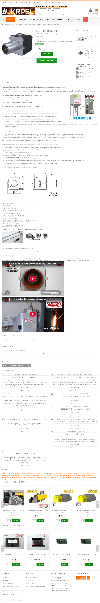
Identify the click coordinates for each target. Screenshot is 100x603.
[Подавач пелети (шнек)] (80, 38)
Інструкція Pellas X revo (13, 351)
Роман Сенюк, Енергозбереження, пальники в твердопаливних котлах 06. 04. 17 (25, 424)
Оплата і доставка (8, 592)
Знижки (5, 577)
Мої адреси (30, 583)
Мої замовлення (32, 577)
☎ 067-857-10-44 (21, 2)
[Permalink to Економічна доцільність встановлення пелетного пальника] (74, 374)
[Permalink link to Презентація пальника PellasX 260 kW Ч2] (74, 394)
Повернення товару (9, 594)
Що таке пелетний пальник (74, 434)
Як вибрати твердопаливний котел (25, 377)
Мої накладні (31, 580)
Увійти (90, 13)
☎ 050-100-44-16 (8, 2)
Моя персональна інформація (36, 586)
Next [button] (97, 504)
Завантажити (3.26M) (50, 354)
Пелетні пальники (17, 24)
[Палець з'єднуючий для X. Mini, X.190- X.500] (62, 533)
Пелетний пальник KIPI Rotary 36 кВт (90, 51)
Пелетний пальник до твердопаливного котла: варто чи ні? (25, 396)
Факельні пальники (30, 24)
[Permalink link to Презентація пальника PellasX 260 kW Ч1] (74, 406)
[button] (10, 19)
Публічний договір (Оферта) (11, 586)
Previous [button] (2, 504)
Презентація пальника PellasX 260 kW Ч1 (75, 409)
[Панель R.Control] (86, 533)
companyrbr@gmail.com (63, 590)
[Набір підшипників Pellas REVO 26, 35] (13, 533)
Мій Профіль (30, 573)
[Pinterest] (84, 578)
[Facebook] (77, 578)
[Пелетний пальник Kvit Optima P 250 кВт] (38, 489)
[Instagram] (88, 578)
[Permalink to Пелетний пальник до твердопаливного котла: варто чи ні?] (25, 394)
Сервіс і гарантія (8, 583)
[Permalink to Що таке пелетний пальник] (74, 431)
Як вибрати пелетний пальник (25, 453)
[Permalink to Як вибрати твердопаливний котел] (25, 374)
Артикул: (37, 36)
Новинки (5, 580)
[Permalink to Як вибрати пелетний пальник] (25, 451)
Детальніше (25, 387)
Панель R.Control (86, 537)
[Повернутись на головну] (2, 24)
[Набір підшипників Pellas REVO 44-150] (38, 533)
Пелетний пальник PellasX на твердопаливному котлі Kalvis (74, 421)
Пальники (8, 24)
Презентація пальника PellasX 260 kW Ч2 (74, 396)
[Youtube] (81, 578)
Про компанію (7, 589)
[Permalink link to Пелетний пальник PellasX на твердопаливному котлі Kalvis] (74, 419)
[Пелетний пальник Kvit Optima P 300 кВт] (62, 489)
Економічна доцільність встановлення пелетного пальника (74, 377)
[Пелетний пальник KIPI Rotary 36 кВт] (80, 52)
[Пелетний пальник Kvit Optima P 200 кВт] (13, 489)
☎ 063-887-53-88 (34, 2)
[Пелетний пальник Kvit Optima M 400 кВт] (86, 489)
